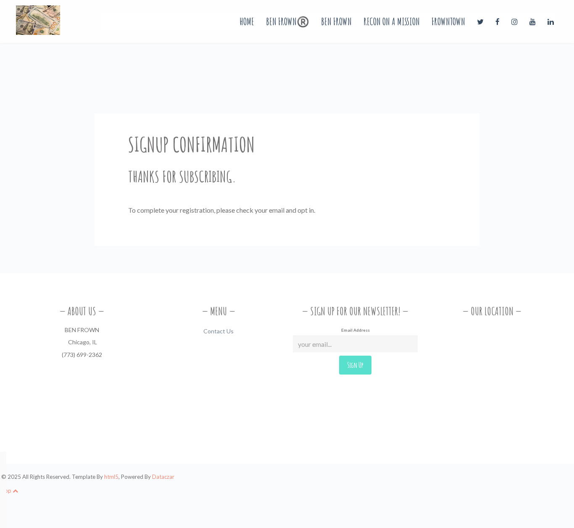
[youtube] (533, 21)
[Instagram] (515, 21)
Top (7, 490)
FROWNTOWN (448, 21)
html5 (111, 476)
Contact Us (218, 331)
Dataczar (163, 476)
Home (247, 21)
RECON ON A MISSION (391, 21)
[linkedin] (551, 21)
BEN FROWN (336, 21)
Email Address (355, 330)
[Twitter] (481, 21)
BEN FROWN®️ (287, 21)
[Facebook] (498, 21)
